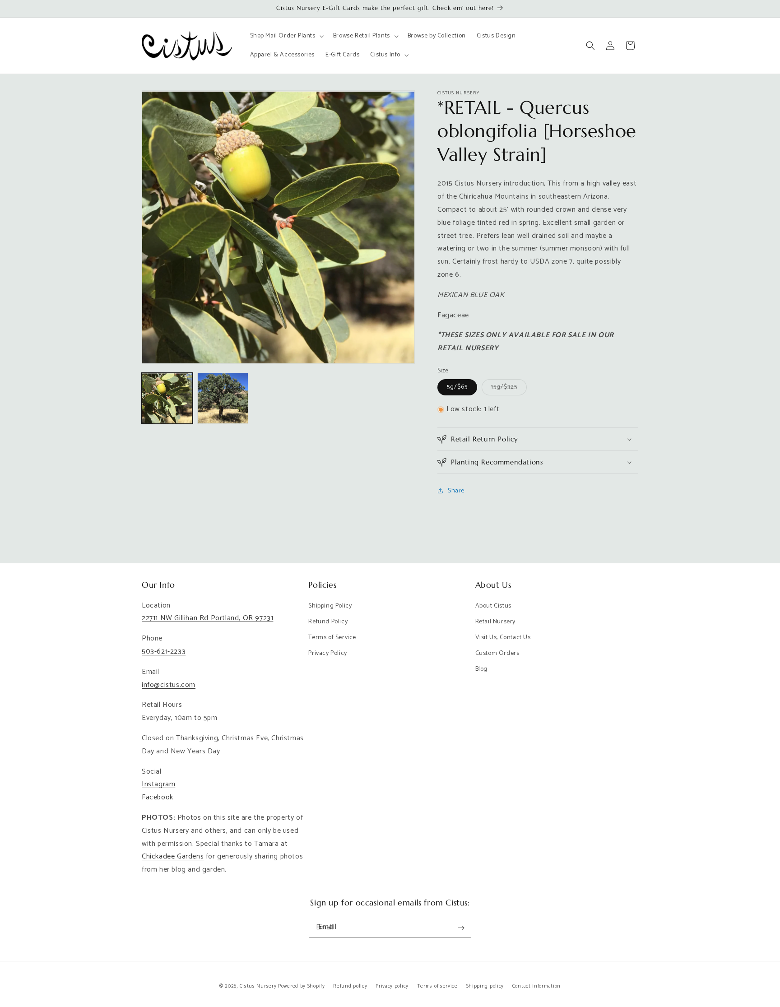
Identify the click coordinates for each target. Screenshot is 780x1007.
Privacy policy (392, 986)
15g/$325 (509, 388)
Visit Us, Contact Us (503, 637)
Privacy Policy (327, 653)
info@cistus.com (168, 685)
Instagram (158, 785)
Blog (481, 669)
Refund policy (350, 986)
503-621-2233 (164, 651)
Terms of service (437, 986)
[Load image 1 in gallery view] (167, 398)
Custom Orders (497, 653)
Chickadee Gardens (173, 857)
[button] (286, 36)
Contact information (536, 986)
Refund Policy (328, 622)
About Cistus (493, 606)
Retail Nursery (495, 622)
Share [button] (456, 491)
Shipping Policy (330, 606)
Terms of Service (332, 637)
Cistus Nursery (258, 986)
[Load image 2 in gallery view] (222, 398)
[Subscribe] (461, 927)
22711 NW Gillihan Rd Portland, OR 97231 (207, 619)
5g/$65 (457, 387)
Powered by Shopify (301, 986)
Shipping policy (485, 986)
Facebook (157, 797)
